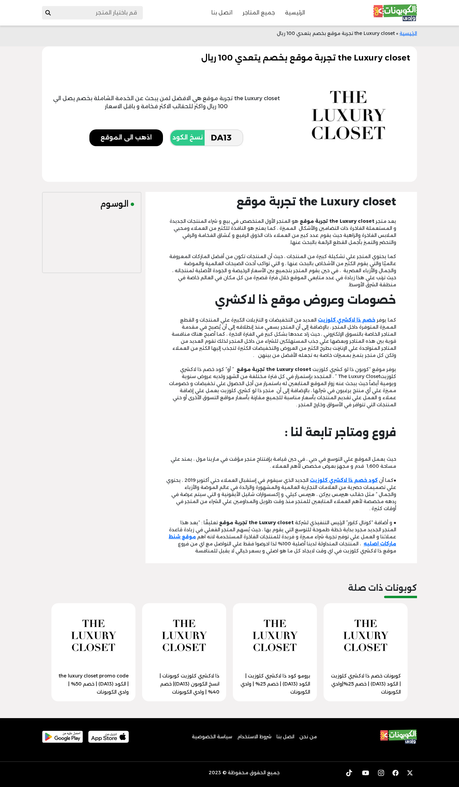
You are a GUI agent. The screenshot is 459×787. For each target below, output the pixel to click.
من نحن (308, 737)
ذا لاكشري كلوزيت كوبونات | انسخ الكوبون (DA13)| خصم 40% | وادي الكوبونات (189, 684)
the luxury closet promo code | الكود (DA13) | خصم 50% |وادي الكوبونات (94, 684)
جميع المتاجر (259, 12)
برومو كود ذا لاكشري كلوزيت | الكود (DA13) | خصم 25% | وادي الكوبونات (275, 684)
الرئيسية (295, 12)
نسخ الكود (187, 137)
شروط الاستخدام (254, 737)
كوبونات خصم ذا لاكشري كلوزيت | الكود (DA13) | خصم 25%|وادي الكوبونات (366, 684)
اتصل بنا (222, 12)
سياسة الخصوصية (212, 737)
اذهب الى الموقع (126, 137)
